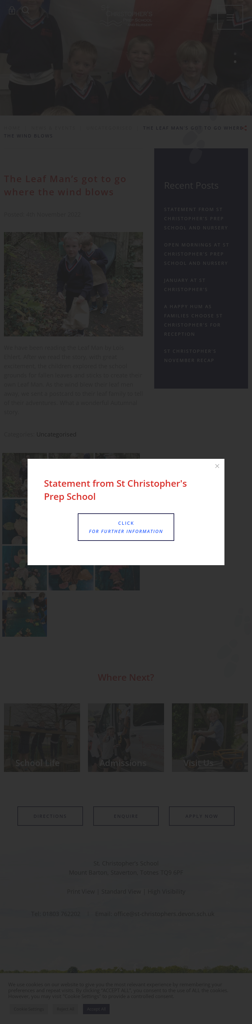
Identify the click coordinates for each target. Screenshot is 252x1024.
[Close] (217, 466)
